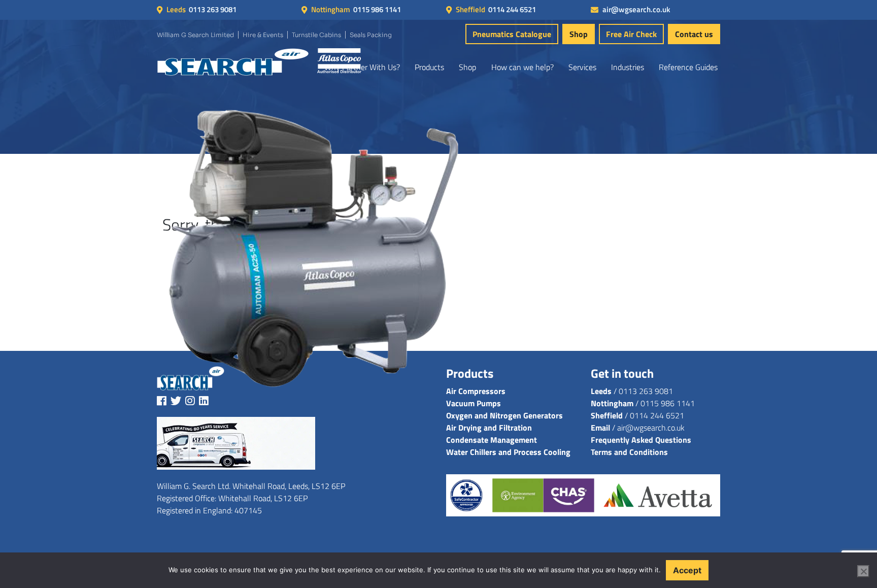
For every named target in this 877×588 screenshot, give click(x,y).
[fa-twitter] (176, 401)
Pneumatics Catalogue (512, 34)
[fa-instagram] (190, 401)
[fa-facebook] (161, 401)
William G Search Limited (195, 35)
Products (429, 67)
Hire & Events (263, 35)
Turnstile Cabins (316, 35)
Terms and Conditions (629, 452)
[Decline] (863, 571)
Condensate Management (491, 440)
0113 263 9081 (213, 9)
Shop (578, 34)
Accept (687, 570)
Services (582, 67)
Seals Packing (371, 35)
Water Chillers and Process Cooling (508, 452)
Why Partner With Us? (362, 67)
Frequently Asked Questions (641, 440)
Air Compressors (475, 391)
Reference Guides (688, 67)
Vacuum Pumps (473, 403)
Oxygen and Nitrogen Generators (504, 415)
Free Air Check (631, 34)
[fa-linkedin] (204, 401)
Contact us (694, 34)
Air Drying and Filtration (489, 427)
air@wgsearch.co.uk (636, 9)
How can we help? (522, 67)
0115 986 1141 (377, 9)
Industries (627, 67)
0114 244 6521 (512, 9)
